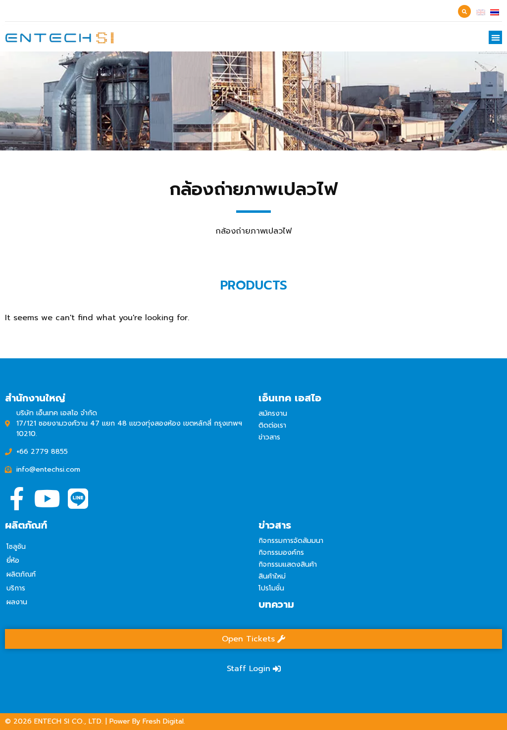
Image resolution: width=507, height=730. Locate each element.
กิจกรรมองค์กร (281, 552)
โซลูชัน (16, 546)
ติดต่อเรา (272, 425)
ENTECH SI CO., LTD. (68, 721)
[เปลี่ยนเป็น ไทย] (495, 11)
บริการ (15, 588)
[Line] (78, 498)
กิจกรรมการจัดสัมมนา (290, 540)
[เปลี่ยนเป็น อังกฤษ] (481, 11)
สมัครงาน (272, 413)
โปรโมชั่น (271, 588)
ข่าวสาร (269, 437)
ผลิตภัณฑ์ (21, 574)
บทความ (276, 604)
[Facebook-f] (16, 498)
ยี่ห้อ (12, 560)
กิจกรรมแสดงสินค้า (287, 564)
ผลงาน (16, 602)
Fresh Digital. (164, 721)
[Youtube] (47, 498)
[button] (495, 37)
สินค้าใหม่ (272, 576)
